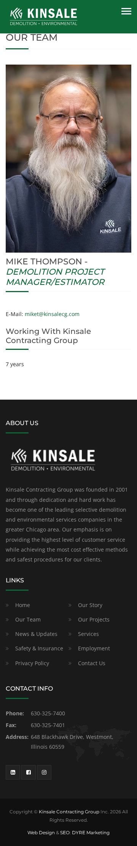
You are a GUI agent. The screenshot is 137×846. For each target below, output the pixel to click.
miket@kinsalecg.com (52, 314)
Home (22, 605)
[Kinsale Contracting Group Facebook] (28, 772)
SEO (65, 832)
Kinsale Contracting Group (69, 811)
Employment (94, 648)
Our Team (28, 619)
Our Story (90, 605)
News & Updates (36, 633)
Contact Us (91, 663)
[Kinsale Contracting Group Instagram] (44, 772)
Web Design (41, 832)
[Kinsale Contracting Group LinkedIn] (13, 772)
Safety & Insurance (39, 648)
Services (88, 633)
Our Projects (94, 619)
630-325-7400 (48, 713)
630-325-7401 (48, 725)
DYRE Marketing (91, 832)
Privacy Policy (32, 663)
